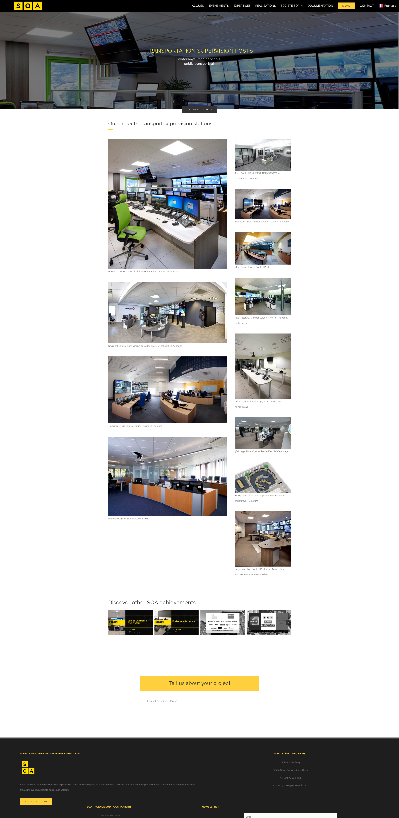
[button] (110, 622)
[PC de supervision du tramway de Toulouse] (263, 190)
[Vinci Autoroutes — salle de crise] (263, 334)
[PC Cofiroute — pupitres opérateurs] (167, 437)
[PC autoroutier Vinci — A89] (263, 278)
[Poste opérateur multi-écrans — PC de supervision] (167, 140)
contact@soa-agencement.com (290, 785)
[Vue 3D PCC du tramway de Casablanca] (263, 140)
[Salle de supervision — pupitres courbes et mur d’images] (167, 357)
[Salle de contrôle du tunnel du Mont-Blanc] (263, 233)
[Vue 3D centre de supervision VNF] (263, 418)
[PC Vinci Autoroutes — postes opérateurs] (167, 283)
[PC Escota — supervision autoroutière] (263, 512)
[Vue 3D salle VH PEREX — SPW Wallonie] (263, 463)
